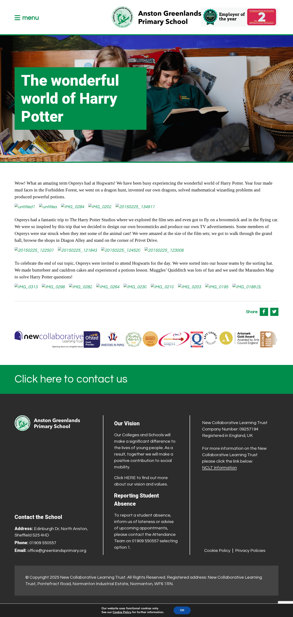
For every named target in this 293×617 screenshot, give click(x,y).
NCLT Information (219, 468)
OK (182, 610)
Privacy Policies (250, 550)
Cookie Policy (217, 550)
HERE (130, 478)
